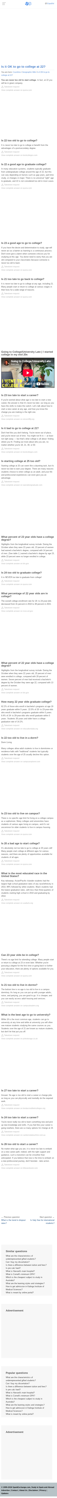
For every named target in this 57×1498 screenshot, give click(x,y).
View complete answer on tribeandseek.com (19, 1168)
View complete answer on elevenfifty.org (17, 419)
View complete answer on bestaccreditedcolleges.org (23, 1108)
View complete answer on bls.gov (15, 563)
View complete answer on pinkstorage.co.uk (19, 1039)
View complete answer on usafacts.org (17, 903)
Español (50, 3)
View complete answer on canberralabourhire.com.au (23, 1135)
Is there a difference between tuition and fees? (26, 1265)
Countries (17, 72)
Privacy (43, 1490)
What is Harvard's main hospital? (20, 1271)
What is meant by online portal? (20, 1292)
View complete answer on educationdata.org (19, 729)
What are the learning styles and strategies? (25, 1283)
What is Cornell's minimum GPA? (20, 1274)
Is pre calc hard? (13, 1268)
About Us (23, 1490)
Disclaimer (33, 1490)
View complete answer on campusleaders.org (20, 1006)
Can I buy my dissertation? (17, 1262)
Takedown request (11, 87)
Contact (14, 1490)
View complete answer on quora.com (16, 90)
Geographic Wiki (29, 72)
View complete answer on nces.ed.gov (17, 611)
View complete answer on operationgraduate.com (21, 485)
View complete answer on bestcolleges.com (19, 155)
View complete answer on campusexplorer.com (20, 762)
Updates (5, 1493)
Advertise (5, 1490)
